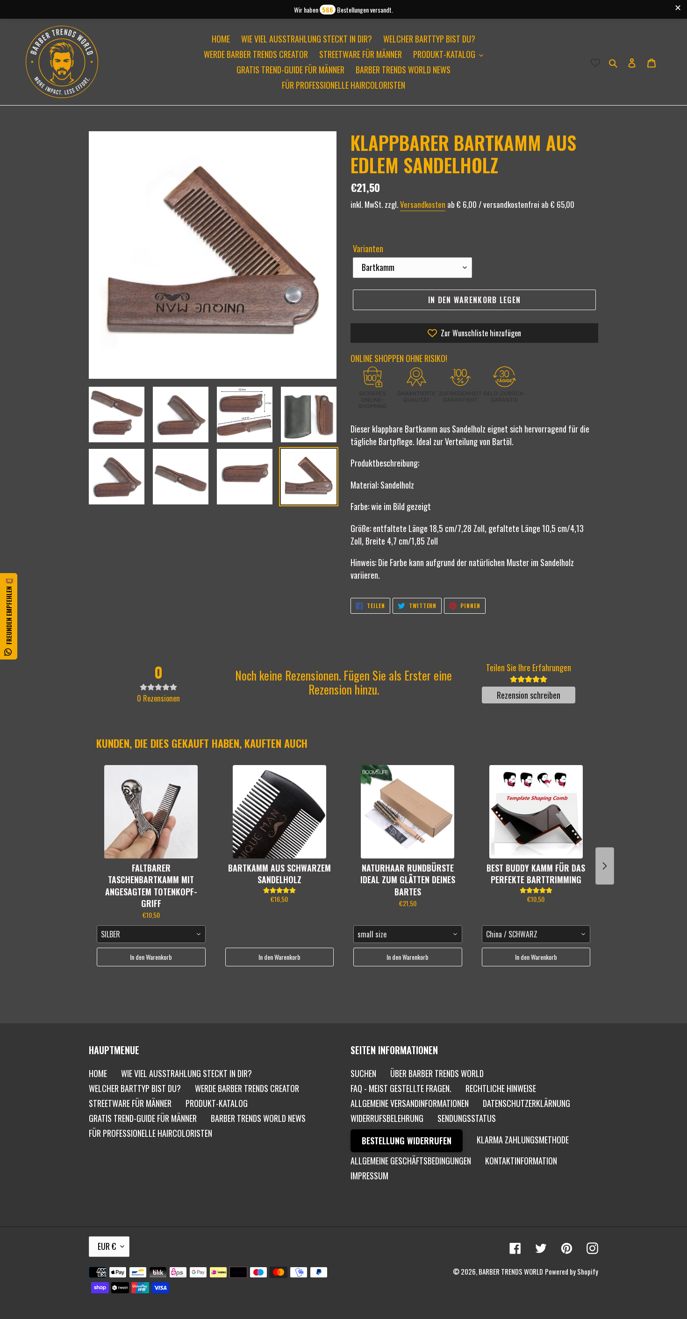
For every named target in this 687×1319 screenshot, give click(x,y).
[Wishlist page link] (595, 62)
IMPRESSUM (369, 1176)
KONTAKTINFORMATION (521, 1161)
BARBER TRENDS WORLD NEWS (258, 1118)
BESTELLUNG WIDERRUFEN (406, 1141)
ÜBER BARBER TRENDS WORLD (437, 1073)
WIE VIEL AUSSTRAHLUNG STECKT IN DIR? (186, 1073)
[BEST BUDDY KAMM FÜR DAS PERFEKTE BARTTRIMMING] (536, 811)
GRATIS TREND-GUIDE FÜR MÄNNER (143, 1118)
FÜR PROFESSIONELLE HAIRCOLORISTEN (150, 1133)
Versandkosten (422, 204)
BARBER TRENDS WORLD (511, 1271)
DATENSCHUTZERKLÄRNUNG (526, 1103)
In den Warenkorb (151, 957)
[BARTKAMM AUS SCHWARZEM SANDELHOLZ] (279, 811)
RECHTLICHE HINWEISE (500, 1088)
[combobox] (151, 934)
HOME (98, 1073)
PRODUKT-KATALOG (217, 1103)
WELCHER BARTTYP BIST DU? (135, 1088)
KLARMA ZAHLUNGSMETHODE (523, 1140)
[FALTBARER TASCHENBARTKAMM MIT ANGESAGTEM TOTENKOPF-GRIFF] (151, 811)
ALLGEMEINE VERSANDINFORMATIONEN (410, 1103)
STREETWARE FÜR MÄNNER (130, 1103)
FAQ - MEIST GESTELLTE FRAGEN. (401, 1088)
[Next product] (604, 866)
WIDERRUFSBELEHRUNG (387, 1118)
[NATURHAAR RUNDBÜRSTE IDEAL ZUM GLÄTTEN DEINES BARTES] (407, 811)
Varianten (368, 248)
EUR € (107, 1246)
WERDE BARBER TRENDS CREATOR (247, 1088)
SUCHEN (363, 1073)
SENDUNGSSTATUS (466, 1118)
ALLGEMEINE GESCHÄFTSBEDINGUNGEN (411, 1161)
